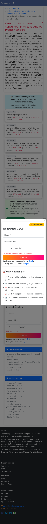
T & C (31, 261)
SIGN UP (23, 257)
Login (26, 263)
